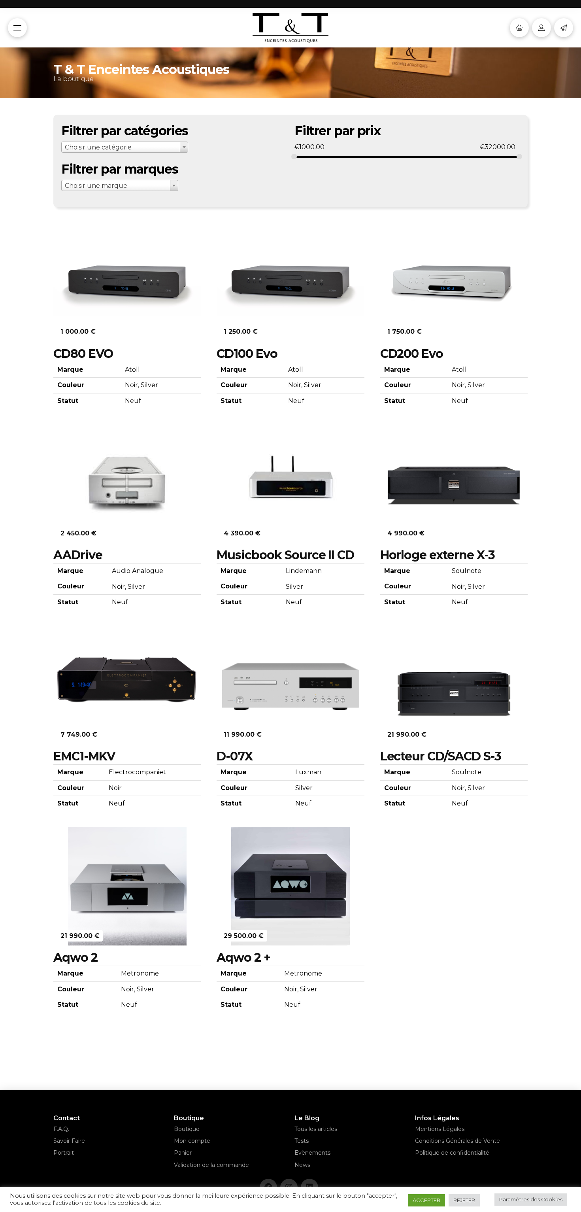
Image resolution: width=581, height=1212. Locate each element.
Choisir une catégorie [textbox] (98, 147)
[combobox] (124, 147)
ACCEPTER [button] (426, 1200)
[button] (17, 27)
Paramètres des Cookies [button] (530, 1199)
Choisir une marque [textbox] (96, 185)
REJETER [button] (464, 1200)
